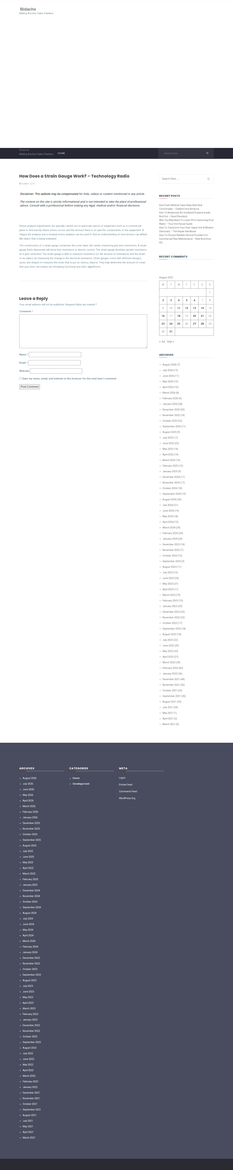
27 (194, 323)
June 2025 (168, 443)
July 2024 (168, 505)
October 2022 (170, 623)
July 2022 (168, 640)
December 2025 (171, 409)
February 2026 (170, 398)
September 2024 (172, 493)
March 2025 (169, 460)
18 (178, 315)
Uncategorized (81, 783)
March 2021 (169, 724)
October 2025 (170, 420)
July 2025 (168, 437)
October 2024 (170, 488)
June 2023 (168, 578)
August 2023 (169, 567)
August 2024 (169, 499)
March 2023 (169, 595)
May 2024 (168, 516)
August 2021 (169, 701)
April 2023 (168, 589)
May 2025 (168, 449)
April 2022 (168, 656)
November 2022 (171, 617)
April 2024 (168, 522)
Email (23, 362)
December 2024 (171, 477)
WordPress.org (127, 798)
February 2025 (170, 465)
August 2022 (169, 634)
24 (170, 323)
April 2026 (168, 387)
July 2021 (168, 707)
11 (178, 308)
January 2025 (170, 471)
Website (24, 370)
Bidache (28, 9)
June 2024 (168, 510)
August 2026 (169, 364)
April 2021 (168, 718)
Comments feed (128, 791)
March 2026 (169, 392)
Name (23, 354)
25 (178, 323)
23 (163, 323)
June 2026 (168, 376)
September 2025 (172, 426)
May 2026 (168, 381)
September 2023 (172, 561)
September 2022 (172, 628)
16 (163, 315)
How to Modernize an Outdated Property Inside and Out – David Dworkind (184, 214)
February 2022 (170, 668)
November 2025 (171, 415)
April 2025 (168, 454)
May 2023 (168, 583)
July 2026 (168, 370)
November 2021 (171, 684)
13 (194, 308)
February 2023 (170, 600)
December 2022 (171, 611)
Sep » (170, 341)
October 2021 (170, 690)
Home (61, 153)
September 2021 (172, 696)
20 (194, 315)
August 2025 (169, 432)
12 (186, 308)
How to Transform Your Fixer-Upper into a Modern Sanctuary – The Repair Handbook (186, 229)
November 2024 (171, 482)
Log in (122, 777)
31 (170, 331)
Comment (26, 311)
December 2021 (171, 679)
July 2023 (168, 572)
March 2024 (169, 527)
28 (202, 323)
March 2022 (169, 662)
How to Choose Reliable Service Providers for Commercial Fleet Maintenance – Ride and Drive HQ (185, 239)
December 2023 (171, 544)
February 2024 (170, 533)
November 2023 (171, 550)
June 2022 (168, 645)
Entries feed (125, 784)
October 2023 (170, 555)
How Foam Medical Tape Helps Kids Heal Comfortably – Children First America (180, 207)
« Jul (162, 341)
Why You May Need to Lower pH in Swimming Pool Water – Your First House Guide (186, 222)
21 (202, 315)
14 (202, 308)
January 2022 (170, 673)
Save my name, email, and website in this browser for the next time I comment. (69, 378)
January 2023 (170, 606)
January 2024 (170, 538)
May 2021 (168, 713)
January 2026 (170, 404)
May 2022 (168, 651)
